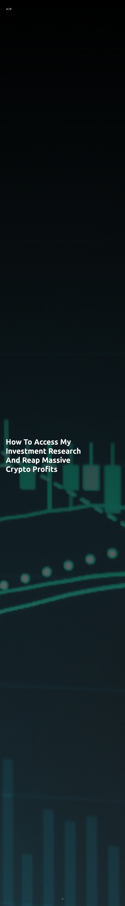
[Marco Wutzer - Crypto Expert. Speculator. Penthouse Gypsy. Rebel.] (9, 9)
